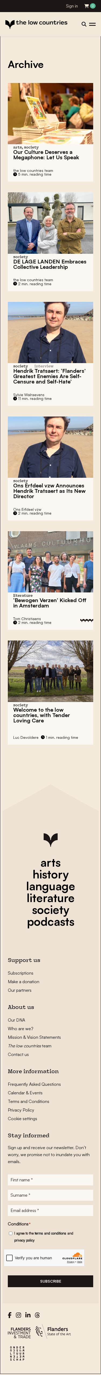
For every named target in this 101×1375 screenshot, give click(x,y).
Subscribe (50, 1281)
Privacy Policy (21, 1110)
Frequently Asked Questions (34, 1084)
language (50, 886)
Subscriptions (20, 973)
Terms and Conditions (28, 1101)
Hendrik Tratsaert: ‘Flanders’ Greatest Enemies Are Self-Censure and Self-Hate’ (49, 376)
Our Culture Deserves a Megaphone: (46, 155)
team (29, 1045)
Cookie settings (22, 1118)
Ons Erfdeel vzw (27, 509)
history (51, 874)
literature (51, 898)
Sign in (72, 6)
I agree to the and (43, 1236)
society (50, 910)
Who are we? (20, 1028)
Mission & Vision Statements (34, 1037)
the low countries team (33, 170)
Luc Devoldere (26, 737)
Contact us (18, 1054)
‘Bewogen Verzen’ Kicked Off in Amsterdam (49, 603)
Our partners (20, 990)
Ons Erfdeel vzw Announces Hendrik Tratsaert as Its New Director (49, 491)
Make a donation (23, 981)
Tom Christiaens (27, 618)
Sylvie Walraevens (28, 394)
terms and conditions (50, 1233)
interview (44, 366)
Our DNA (16, 1020)
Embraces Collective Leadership (49, 264)
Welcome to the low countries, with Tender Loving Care (41, 715)
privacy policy (24, 1240)
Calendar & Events (25, 1092)
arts (50, 862)
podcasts (50, 921)
